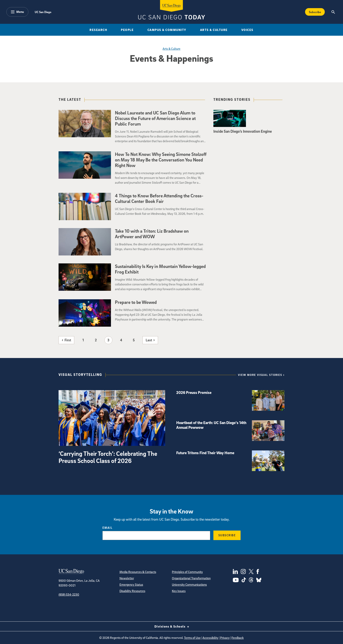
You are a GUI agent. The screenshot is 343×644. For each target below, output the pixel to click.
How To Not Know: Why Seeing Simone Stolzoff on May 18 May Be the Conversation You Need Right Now (161, 159)
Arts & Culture (214, 30)
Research (98, 30)
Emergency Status (131, 584)
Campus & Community (166, 30)
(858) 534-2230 (69, 594)
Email (107, 527)
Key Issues (179, 591)
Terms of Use (192, 638)
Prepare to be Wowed (136, 302)
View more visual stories (260, 374)
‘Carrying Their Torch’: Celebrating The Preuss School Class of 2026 (108, 457)
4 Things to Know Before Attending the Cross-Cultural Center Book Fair (159, 198)
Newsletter (126, 578)
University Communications (189, 584)
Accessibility (210, 638)
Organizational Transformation (191, 578)
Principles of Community (187, 572)
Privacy (225, 638)
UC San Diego (43, 12)
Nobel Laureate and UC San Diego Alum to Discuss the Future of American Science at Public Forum (155, 118)
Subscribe (315, 12)
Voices (247, 30)
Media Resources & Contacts (137, 572)
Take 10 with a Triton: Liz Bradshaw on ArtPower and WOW (152, 233)
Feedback (237, 638)
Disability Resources (132, 591)
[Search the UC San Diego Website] (333, 12)
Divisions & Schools (170, 626)
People (127, 30)
